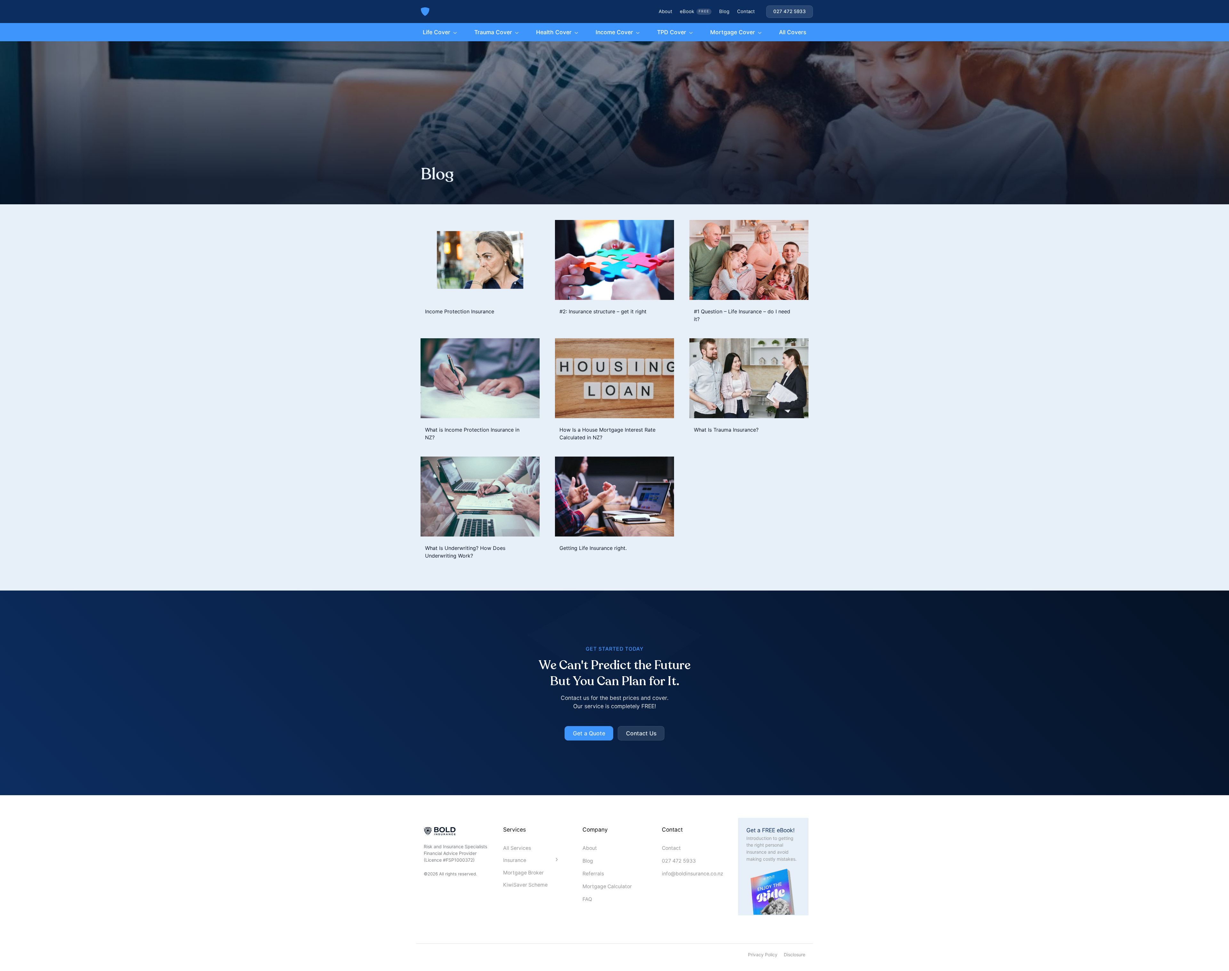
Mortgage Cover (732, 32)
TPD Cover (671, 32)
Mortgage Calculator (607, 886)
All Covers (792, 32)
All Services (517, 848)
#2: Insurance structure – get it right (603, 311)
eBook (694, 11)
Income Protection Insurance (459, 311)
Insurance (514, 860)
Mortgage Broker (523, 873)
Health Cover (554, 32)
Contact (746, 11)
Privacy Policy (762, 954)
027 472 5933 (679, 861)
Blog (724, 11)
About (665, 11)
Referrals (593, 874)
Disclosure (794, 954)
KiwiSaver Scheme (525, 885)
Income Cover (614, 32)
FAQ (587, 899)
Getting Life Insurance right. (593, 548)
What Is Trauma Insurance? (726, 430)
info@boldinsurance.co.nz (692, 874)
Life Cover (436, 32)
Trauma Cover (493, 32)
